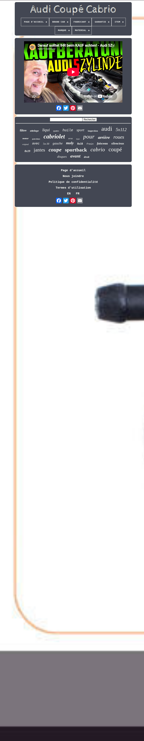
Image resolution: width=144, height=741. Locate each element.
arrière (104, 137)
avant (75, 156)
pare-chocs (36, 139)
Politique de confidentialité (73, 182)
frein (89, 143)
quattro (56, 131)
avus (70, 138)
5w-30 (46, 143)
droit (86, 157)
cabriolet (54, 136)
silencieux (117, 143)
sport (80, 130)
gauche (58, 143)
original (25, 144)
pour (88, 136)
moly (70, 143)
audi (106, 128)
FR (77, 193)
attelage (34, 130)
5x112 (121, 129)
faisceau (102, 143)
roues (118, 137)
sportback (76, 150)
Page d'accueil (73, 170)
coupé (115, 149)
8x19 (27, 151)
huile (68, 130)
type (78, 139)
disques (62, 156)
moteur (25, 138)
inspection (93, 130)
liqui (46, 130)
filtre (23, 130)
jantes (39, 150)
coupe (55, 150)
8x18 (80, 143)
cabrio (97, 149)
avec (36, 143)
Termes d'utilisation (73, 187)
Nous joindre (73, 176)
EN (69, 193)
